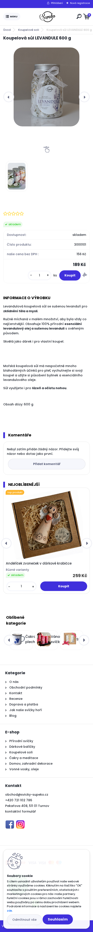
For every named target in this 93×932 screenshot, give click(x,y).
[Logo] (47, 16)
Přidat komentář (46, 464)
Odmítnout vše (24, 919)
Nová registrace (80, 3)
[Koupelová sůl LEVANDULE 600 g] (46, 86)
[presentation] (8, 96)
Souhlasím (58, 919)
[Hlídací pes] (84, 275)
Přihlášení (57, 3)
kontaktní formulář (20, 811)
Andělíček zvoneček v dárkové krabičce (39, 563)
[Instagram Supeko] (20, 823)
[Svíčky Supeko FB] (9, 823)
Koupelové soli (28, 30)
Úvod (7, 30)
